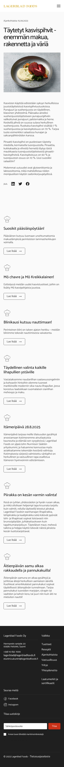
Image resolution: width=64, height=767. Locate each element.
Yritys (45, 665)
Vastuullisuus (49, 660)
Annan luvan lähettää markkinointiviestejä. (16, 741)
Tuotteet (46, 644)
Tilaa (54, 726)
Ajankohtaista (49, 655)
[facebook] (27, 184)
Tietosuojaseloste (40, 756)
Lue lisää (12, 251)
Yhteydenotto (49, 670)
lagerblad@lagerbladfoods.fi (19, 655)
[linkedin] (13, 184)
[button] (58, 6)
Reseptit (46, 649)
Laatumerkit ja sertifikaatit (50, 681)
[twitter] (20, 184)
